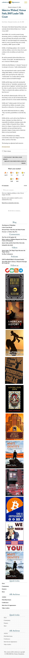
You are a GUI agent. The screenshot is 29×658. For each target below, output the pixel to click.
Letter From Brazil (7, 227)
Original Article (6, 146)
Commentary (14, 234)
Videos (14, 247)
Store (3, 592)
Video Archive (5, 608)
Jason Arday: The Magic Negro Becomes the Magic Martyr (13, 251)
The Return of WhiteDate (8, 225)
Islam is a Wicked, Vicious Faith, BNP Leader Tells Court (14, 14)
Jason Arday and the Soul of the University (13, 243)
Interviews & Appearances (9, 605)
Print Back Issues (6, 600)
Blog (14, 222)
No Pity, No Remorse (7, 254)
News (3, 583)
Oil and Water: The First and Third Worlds (13, 229)
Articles (4, 597)
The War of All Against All (9, 237)
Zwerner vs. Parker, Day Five (9, 231)
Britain (9, 151)
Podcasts (14, 256)
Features (4, 589)
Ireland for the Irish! (7, 245)
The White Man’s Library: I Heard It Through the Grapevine (14, 262)
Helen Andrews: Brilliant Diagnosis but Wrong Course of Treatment (14, 240)
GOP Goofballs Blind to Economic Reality (13, 259)
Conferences (5, 602)
